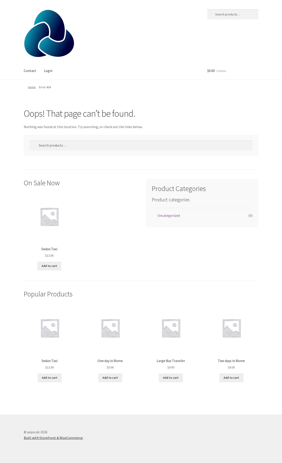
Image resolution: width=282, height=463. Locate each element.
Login (48, 70)
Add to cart (49, 266)
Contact (30, 70)
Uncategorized (169, 215)
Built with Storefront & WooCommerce (53, 437)
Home (32, 87)
